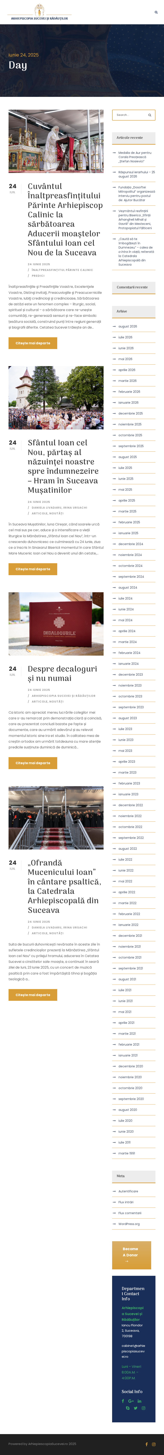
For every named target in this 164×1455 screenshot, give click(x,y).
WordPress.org (129, 1224)
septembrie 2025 (131, 446)
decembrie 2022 (131, 805)
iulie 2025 (125, 468)
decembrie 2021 (130, 936)
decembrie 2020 (131, 1066)
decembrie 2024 (131, 544)
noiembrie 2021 (130, 946)
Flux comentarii (130, 1213)
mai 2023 (125, 751)
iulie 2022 (125, 859)
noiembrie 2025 (130, 424)
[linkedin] (139, 1401)
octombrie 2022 (130, 827)
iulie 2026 (125, 337)
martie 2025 (127, 511)
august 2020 (128, 1110)
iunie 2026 (126, 348)
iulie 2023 (125, 729)
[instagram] (143, 1408)
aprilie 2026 (127, 370)
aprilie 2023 (127, 762)
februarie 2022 (129, 914)
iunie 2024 (126, 609)
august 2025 (128, 457)
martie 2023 (127, 772)
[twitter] (136, 1408)
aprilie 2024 (127, 631)
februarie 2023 (129, 783)
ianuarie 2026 (129, 402)
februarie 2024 (130, 653)
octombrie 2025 (130, 435)
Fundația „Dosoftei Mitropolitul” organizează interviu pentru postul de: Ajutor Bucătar (137, 193)
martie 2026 (128, 381)
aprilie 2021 (126, 1023)
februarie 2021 (129, 1044)
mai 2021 (125, 1012)
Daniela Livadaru (47, 508)
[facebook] (123, 1401)
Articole (40, 513)
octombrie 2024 (131, 566)
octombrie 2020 (130, 1088)
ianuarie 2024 (129, 664)
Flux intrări (126, 1202)
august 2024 (128, 587)
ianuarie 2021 (128, 1055)
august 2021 (127, 979)
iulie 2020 (125, 1121)
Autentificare (128, 1191)
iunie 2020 (126, 1131)
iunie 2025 (126, 479)
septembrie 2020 (131, 1099)
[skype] (127, 1408)
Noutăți (56, 513)
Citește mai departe (33, 343)
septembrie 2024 (131, 577)
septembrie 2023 (131, 707)
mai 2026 (125, 359)
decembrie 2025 (131, 413)
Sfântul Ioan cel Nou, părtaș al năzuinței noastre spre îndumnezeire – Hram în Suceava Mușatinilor (63, 467)
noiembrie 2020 (130, 1077)
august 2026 (128, 326)
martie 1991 (127, 1153)
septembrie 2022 (131, 838)
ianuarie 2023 (128, 794)
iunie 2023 (126, 740)
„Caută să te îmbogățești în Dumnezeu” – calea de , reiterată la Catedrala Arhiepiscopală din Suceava (136, 252)
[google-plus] (130, 1401)
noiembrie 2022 (130, 816)
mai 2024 (126, 620)
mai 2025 (125, 489)
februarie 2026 (129, 392)
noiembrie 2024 (130, 555)
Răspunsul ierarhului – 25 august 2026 (137, 174)
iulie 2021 (125, 990)
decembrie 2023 (131, 674)
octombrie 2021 (130, 957)
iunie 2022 (126, 870)
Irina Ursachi (75, 508)
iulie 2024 (126, 598)
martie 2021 (127, 1034)
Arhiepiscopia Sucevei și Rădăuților (64, 696)
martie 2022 (127, 903)
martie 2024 (128, 642)
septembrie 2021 (131, 968)
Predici (38, 276)
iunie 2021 (126, 1001)
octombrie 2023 (130, 696)
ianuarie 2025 (128, 533)
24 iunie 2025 (39, 264)
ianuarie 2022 (128, 925)
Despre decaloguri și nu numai (62, 674)
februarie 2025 (129, 522)
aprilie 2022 (127, 892)
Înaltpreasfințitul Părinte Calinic (62, 270)
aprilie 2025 (127, 500)
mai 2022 (125, 881)
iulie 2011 (124, 1142)
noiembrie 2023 (130, 685)
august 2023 (128, 718)
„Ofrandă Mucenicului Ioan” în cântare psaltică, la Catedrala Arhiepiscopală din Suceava (65, 887)
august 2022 (128, 849)
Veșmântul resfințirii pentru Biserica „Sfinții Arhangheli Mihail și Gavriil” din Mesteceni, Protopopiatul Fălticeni (135, 219)
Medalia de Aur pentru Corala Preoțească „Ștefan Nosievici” (135, 157)
